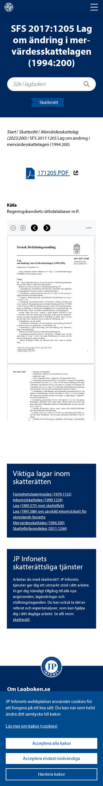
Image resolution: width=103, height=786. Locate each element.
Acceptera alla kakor (51, 743)
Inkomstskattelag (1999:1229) (38, 499)
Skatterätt (48, 102)
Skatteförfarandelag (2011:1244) (40, 528)
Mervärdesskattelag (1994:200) (39, 522)
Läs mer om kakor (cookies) (32, 726)
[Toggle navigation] (94, 7)
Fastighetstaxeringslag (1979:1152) (42, 494)
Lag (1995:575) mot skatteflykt (38, 505)
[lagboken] (9, 7)
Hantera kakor (51, 774)
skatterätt (21, 619)
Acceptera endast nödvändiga (51, 758)
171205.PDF (53, 173)
